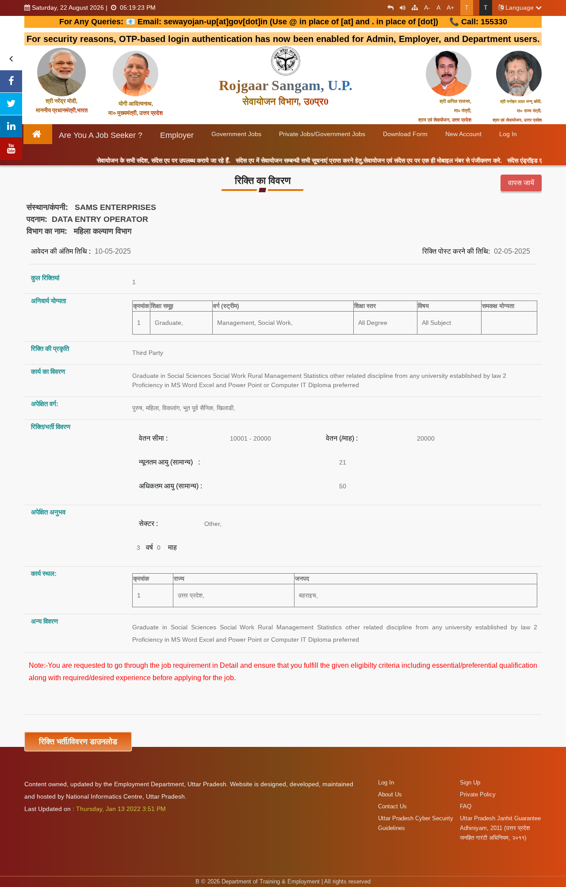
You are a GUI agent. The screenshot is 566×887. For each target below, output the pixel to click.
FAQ (465, 806)
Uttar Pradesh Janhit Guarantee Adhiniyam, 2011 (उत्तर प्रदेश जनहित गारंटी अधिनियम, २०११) (500, 828)
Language (519, 7)
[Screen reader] (400, 7)
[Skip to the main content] (388, 7)
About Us (390, 794)
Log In (386, 782)
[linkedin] (11, 126)
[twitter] (11, 104)
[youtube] (11, 149)
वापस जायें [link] (521, 183)
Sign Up (470, 782)
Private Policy (478, 794)
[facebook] (11, 81)
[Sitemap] (412, 7)
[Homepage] (38, 134)
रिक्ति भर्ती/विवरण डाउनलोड (78, 741)
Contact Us (392, 806)
